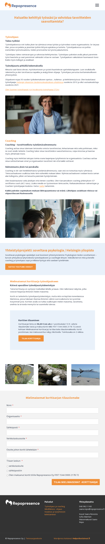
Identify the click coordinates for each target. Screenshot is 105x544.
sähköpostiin (15, 470)
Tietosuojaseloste (34, 538)
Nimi (10, 405)
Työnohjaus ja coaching (55, 506)
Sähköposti (13, 427)
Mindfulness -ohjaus (53, 509)
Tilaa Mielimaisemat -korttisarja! (76, 482)
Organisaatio (14, 416)
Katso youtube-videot (20, 266)
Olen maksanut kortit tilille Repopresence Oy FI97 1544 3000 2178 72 (44, 475)
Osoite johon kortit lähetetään (23, 449)
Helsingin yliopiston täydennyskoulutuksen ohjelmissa (39, 82)
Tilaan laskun (15, 460)
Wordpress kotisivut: (72, 538)
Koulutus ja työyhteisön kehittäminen (55, 513)
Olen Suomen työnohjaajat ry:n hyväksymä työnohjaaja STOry (32, 89)
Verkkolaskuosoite (17, 438)
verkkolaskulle (16, 465)
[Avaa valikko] (97, 5)
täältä (41, 186)
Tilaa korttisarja (31, 338)
